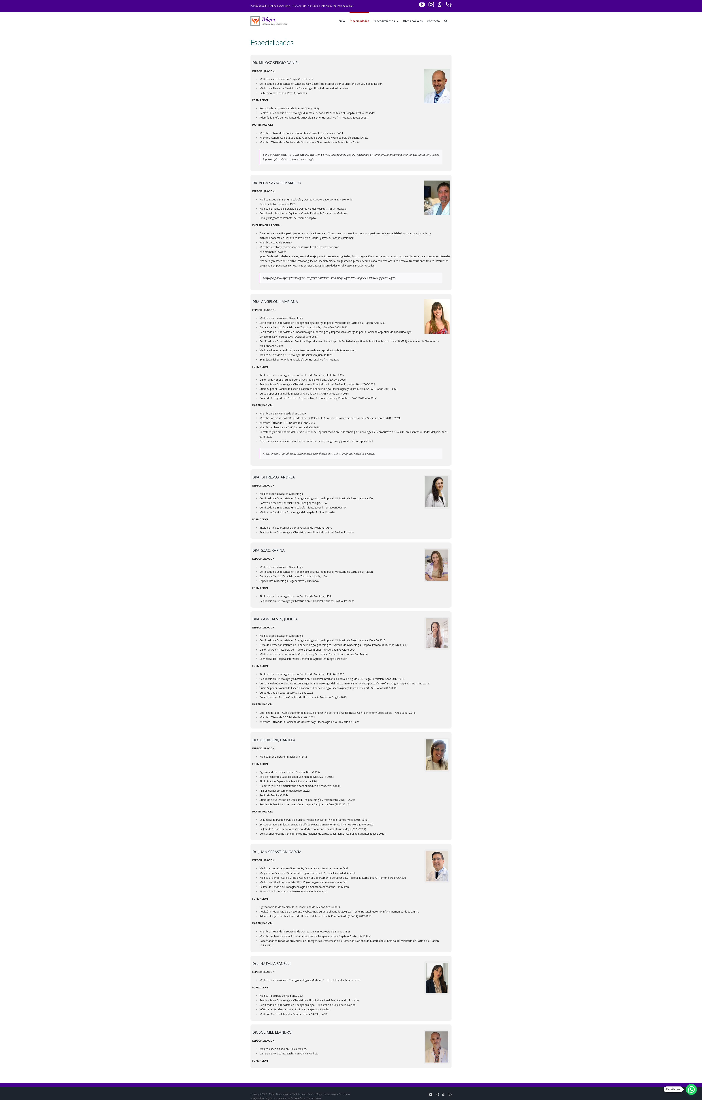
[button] (691, 1089)
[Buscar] (445, 20)
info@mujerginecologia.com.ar (337, 5)
